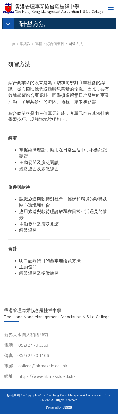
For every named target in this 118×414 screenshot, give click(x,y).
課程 (38, 43)
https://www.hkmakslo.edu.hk (47, 376)
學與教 (25, 43)
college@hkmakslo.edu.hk (43, 365)
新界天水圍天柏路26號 (26, 334)
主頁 (11, 43)
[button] (27, 24)
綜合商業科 (55, 43)
